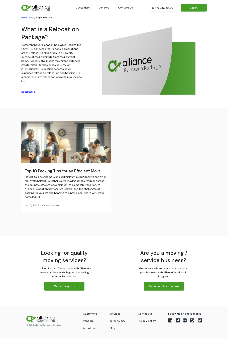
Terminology (117, 321)
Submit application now (163, 286)
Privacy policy (147, 321)
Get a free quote (64, 286)
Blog (112, 328)
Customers (83, 7)
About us (89, 328)
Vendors (104, 7)
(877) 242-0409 (162, 8)
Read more (28, 92)
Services (114, 313)
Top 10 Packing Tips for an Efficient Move (63, 171)
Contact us (125, 7)
